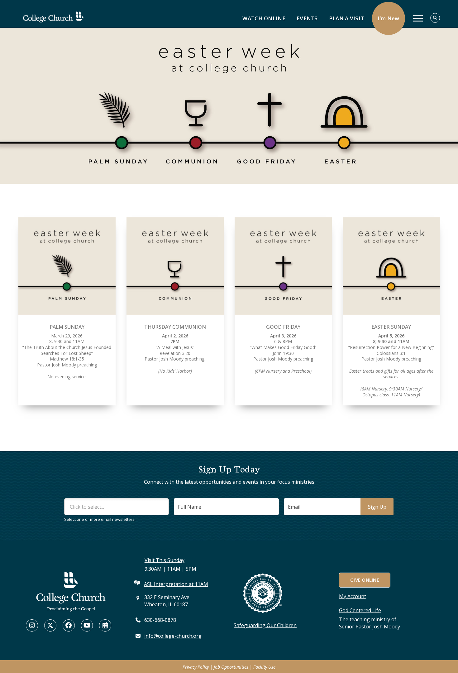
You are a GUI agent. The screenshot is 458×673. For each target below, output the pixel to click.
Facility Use (264, 667)
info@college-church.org (173, 635)
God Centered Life (360, 610)
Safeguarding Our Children (265, 625)
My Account (352, 596)
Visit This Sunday (164, 560)
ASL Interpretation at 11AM (176, 584)
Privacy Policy (196, 667)
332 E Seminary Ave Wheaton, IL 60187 (166, 601)
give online (364, 580)
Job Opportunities (231, 667)
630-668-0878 (160, 620)
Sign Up (377, 506)
